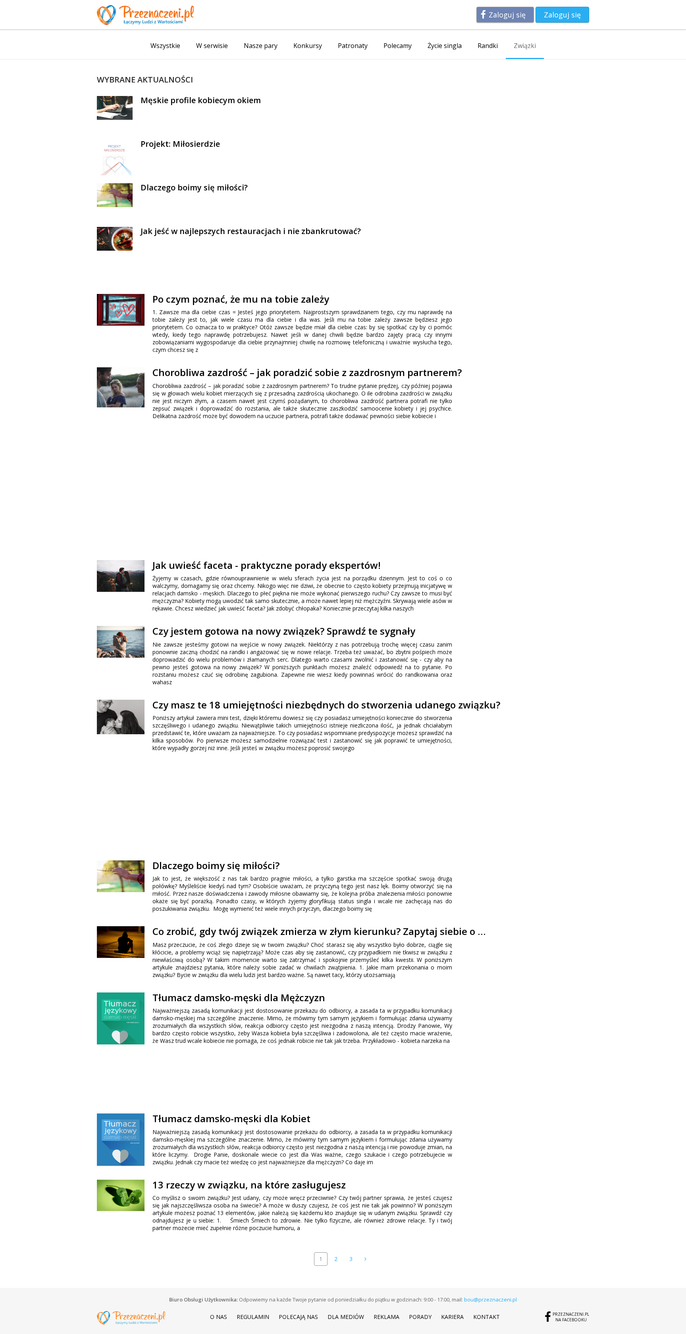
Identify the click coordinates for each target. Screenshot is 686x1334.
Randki (488, 45)
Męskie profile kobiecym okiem (201, 100)
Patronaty (353, 45)
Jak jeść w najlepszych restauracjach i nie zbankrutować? (251, 231)
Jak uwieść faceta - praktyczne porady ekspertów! (266, 565)
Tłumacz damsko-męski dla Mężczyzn (238, 997)
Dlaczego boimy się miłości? (194, 187)
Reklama (386, 1317)
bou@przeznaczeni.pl (490, 1299)
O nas (218, 1317)
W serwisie (212, 45)
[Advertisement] (219, 489)
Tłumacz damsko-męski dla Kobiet (231, 1118)
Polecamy (397, 45)
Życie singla (445, 45)
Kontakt (486, 1317)
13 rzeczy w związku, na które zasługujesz (249, 1184)
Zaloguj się (507, 14)
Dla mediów (346, 1317)
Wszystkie (165, 45)
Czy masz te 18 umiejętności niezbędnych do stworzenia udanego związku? (326, 704)
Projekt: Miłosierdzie (180, 143)
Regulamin (253, 1317)
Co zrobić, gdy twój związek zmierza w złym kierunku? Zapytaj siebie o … (319, 931)
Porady (420, 1317)
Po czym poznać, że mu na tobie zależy (240, 298)
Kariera (452, 1317)
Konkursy (307, 45)
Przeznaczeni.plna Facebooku (571, 1316)
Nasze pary (260, 45)
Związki (525, 45)
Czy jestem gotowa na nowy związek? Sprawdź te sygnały (283, 630)
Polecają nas (298, 1317)
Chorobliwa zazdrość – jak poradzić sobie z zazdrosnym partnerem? (307, 372)
